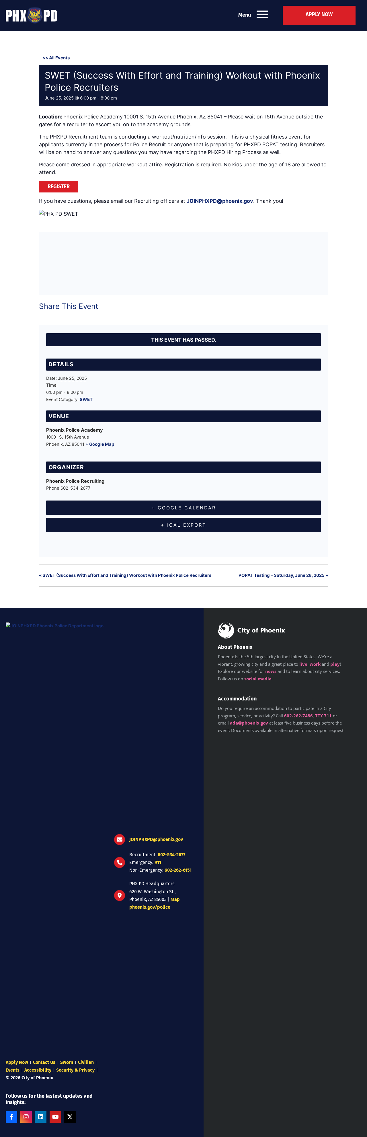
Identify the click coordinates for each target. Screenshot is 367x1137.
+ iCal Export (183, 525)
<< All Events (56, 58)
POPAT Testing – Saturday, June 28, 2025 (283, 575)
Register (59, 186)
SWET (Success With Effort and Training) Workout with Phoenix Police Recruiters (125, 575)
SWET (86, 399)
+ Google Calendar (183, 508)
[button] (262, 15)
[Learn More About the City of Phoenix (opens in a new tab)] (251, 630)
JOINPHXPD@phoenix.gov (220, 201)
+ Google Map (99, 444)
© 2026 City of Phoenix (29, 1077)
